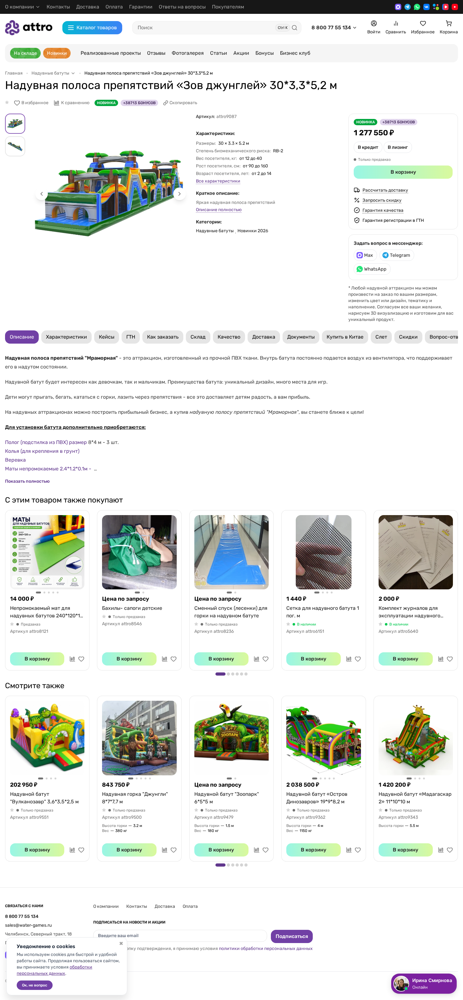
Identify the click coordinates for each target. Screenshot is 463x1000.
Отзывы (156, 53)
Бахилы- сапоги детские (132, 608)
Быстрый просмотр (47, 552)
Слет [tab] (381, 337)
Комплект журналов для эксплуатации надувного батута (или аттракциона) (410, 612)
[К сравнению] (72, 659)
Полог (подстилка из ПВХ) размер (46, 442)
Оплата (114, 7)
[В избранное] (81, 659)
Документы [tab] (301, 337)
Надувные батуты (215, 230)
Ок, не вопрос (34, 985)
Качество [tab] (229, 337)
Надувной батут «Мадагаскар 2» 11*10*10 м (415, 798)
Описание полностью (219, 209)
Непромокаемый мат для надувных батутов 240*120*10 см (46, 612)
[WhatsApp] (417, 7)
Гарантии (140, 7)
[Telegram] (407, 7)
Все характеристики (218, 181)
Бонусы (264, 53)
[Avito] (436, 7)
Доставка (87, 7)
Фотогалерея (188, 53)
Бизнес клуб (295, 53)
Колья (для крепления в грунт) (43, 451)
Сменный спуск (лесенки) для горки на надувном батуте (230, 612)
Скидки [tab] (408, 337)
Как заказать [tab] (163, 337)
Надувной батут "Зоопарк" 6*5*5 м (226, 798)
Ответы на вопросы (182, 7)
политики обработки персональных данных (266, 948)
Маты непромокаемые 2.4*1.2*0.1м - (49, 469)
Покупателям (228, 7)
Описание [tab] (22, 337)
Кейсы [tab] (106, 337)
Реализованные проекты (111, 53)
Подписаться (292, 936)
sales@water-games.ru (28, 925)
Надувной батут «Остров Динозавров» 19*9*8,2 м (316, 798)
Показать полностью (27, 481)
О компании (106, 906)
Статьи (218, 53)
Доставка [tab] (263, 337)
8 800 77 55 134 (331, 28)
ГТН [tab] (130, 337)
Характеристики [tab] (66, 337)
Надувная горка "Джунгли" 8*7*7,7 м (135, 798)
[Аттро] (28, 27)
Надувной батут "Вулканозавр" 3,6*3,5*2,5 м (44, 798)
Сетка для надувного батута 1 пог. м (322, 612)
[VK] (426, 7)
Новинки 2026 (252, 230)
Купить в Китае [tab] (345, 337)
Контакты (58, 7)
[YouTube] (455, 7)
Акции (241, 53)
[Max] (398, 7)
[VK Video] (445, 7)
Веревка (16, 460)
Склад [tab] (198, 337)
